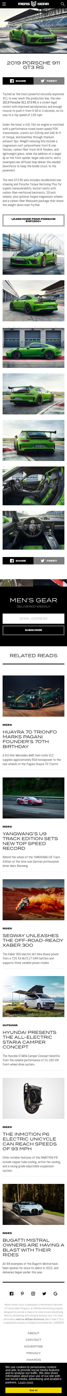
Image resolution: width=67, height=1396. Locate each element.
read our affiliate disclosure (30, 1319)
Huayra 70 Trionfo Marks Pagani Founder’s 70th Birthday (30, 739)
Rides (7, 725)
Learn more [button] (25, 1382)
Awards (33, 1360)
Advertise (33, 1347)
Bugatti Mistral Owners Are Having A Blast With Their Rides (33, 1247)
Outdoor (10, 1025)
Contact (33, 1340)
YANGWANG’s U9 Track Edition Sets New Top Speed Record (30, 841)
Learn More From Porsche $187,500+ (34, 220)
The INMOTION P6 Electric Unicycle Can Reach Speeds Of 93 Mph (30, 1141)
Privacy (33, 1353)
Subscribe (33, 630)
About (33, 1333)
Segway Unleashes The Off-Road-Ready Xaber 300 (33, 941)
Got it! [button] (34, 1390)
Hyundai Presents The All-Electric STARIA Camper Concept (29, 1040)
